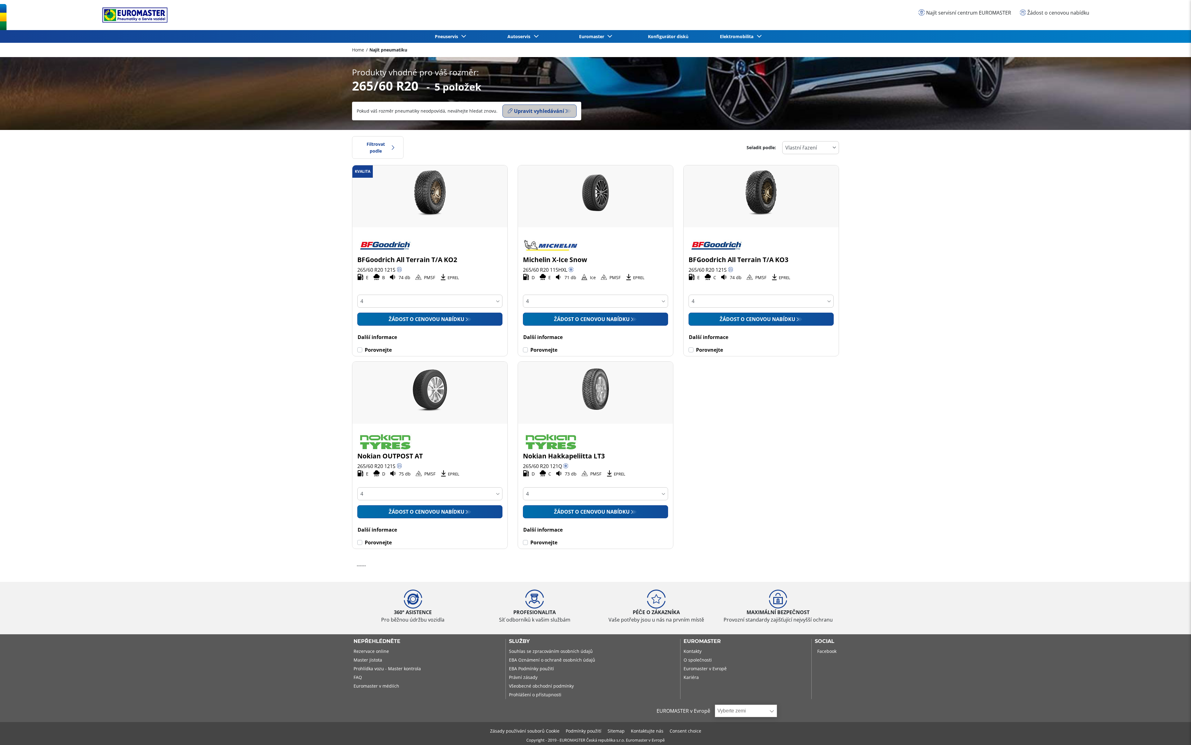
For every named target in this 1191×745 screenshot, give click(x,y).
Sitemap (616, 731)
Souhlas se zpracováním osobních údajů (551, 651)
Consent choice (685, 731)
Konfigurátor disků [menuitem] (668, 36)
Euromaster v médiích (376, 686)
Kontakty (693, 651)
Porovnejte (378, 349)
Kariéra (691, 677)
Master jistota (368, 660)
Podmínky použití (583, 731)
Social (824, 641)
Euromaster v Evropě (705, 668)
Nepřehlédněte (377, 641)
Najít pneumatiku (388, 50)
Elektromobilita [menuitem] (738, 36)
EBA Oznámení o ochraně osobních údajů (552, 660)
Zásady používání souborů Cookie (525, 731)
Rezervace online (371, 651)
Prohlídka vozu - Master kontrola (387, 668)
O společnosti (698, 660)
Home (358, 50)
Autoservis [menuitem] (520, 36)
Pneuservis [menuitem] (448, 36)
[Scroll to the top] (1175, 732)
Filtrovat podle (376, 147)
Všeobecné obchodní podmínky (541, 686)
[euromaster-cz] (133, 15)
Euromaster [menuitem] (593, 36)
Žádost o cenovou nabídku (426, 319)
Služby (519, 641)
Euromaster (702, 641)
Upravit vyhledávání (539, 111)
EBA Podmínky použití (531, 668)
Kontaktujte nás (647, 731)
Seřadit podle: (761, 147)
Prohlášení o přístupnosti (535, 695)
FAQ (358, 677)
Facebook (826, 651)
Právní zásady (523, 677)
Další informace (377, 337)
